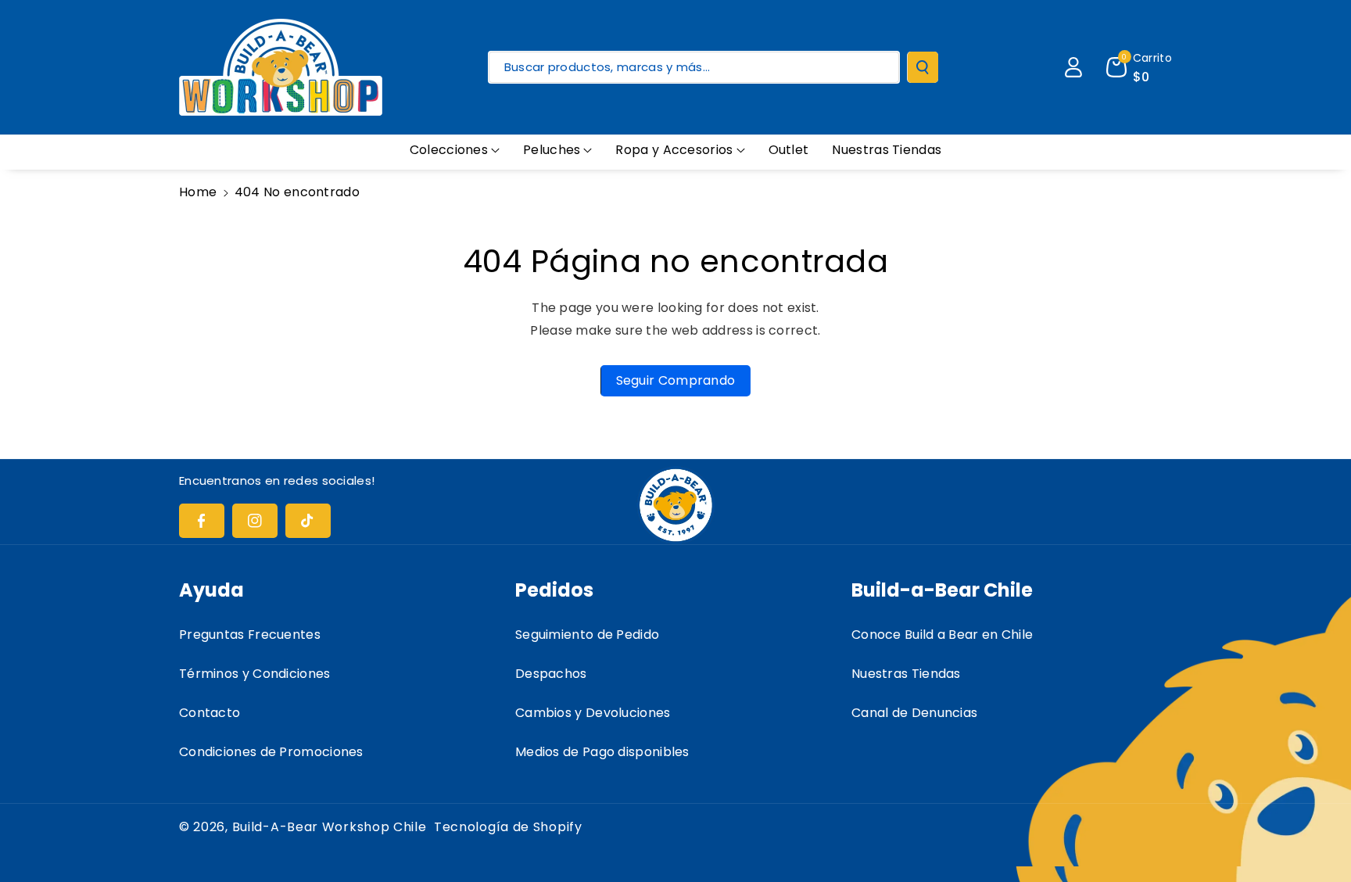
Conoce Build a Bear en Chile (942, 635)
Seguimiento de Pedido (587, 635)
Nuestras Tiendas (906, 674)
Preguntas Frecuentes (250, 635)
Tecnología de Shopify (508, 827)
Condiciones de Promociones (271, 752)
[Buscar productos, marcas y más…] (922, 67)
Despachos (551, 674)
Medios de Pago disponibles (602, 752)
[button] (455, 150)
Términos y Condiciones (255, 674)
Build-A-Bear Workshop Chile (329, 827)
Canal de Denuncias (914, 713)
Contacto (209, 713)
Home (198, 192)
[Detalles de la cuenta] (1073, 67)
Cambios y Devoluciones (593, 713)
